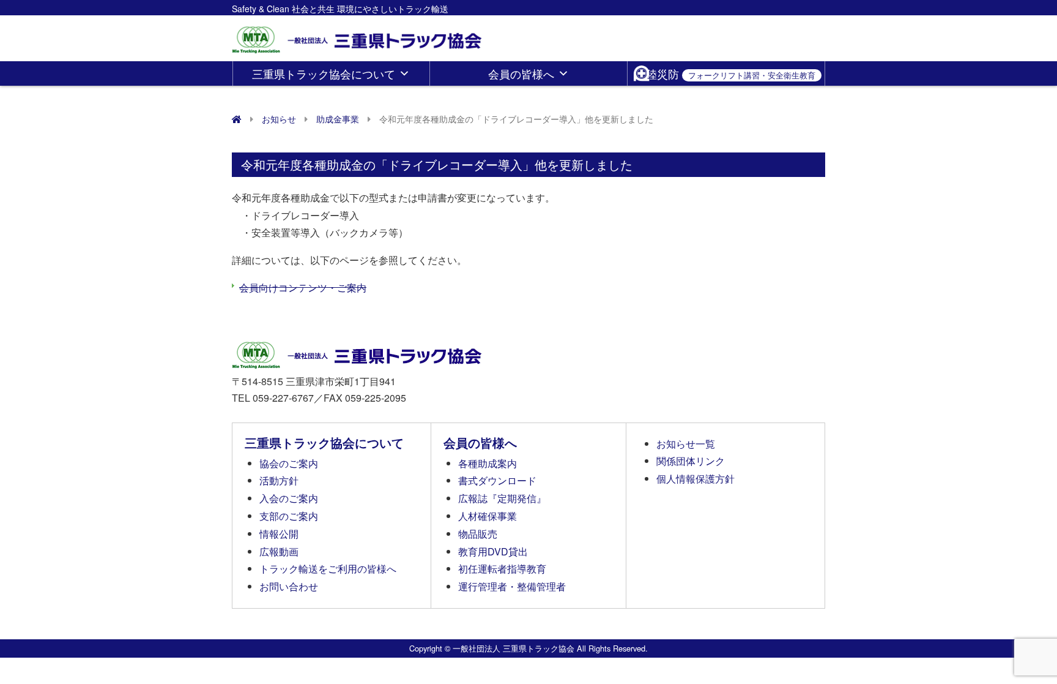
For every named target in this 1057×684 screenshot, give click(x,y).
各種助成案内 (487, 463)
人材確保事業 (487, 516)
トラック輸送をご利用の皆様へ (327, 569)
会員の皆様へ (521, 73)
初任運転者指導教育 (502, 569)
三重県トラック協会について (323, 73)
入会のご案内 (288, 498)
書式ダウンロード (497, 480)
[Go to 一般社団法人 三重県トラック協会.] (237, 119)
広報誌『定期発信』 (502, 498)
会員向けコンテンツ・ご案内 (302, 287)
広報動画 (279, 551)
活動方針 (279, 480)
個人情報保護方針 (695, 479)
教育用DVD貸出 (493, 551)
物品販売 (477, 534)
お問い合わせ (288, 586)
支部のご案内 (288, 516)
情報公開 (279, 534)
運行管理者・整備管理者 (512, 586)
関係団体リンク (690, 461)
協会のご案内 (288, 463)
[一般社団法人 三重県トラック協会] (358, 35)
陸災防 (730, 73)
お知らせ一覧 (685, 444)
